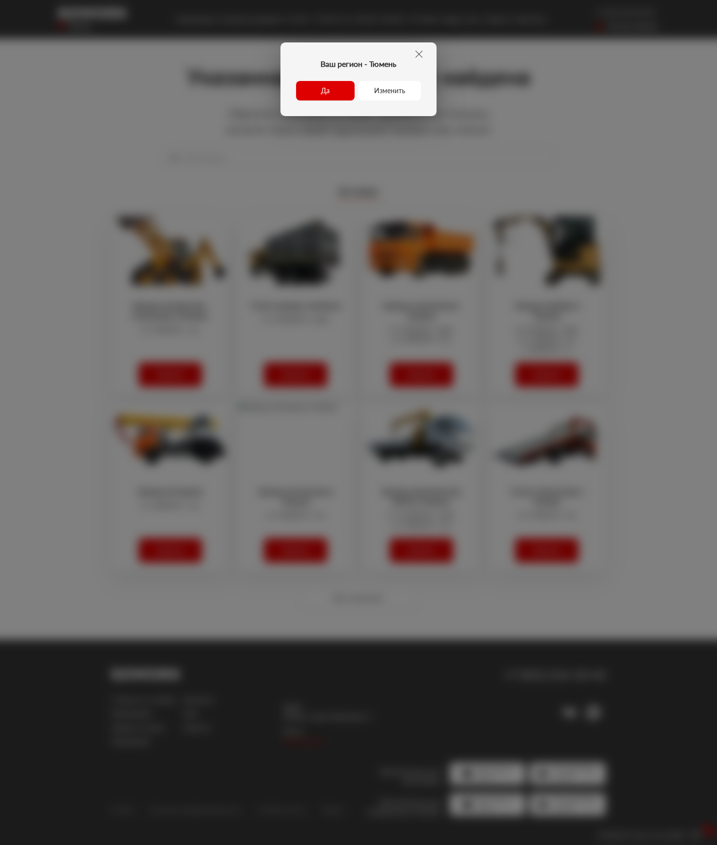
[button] (325, 91)
